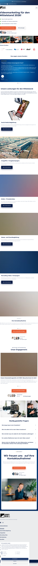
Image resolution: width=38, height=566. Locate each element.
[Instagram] (3, 522)
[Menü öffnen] (36, 7)
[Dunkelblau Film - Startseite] (3, 7)
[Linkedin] (1, 522)
